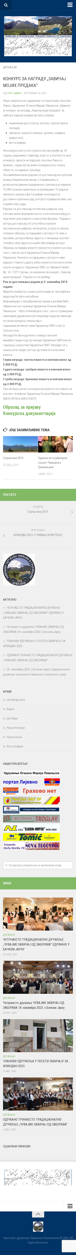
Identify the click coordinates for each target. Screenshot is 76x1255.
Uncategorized (16, 700)
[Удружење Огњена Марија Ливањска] (31, 776)
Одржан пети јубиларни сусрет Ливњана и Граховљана (52, 462)
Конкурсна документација (29, 413)
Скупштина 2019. (13, 458)
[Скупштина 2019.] (20, 444)
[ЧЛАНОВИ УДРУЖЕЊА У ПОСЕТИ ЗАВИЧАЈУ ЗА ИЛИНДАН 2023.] (38, 1035)
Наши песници (16, 728)
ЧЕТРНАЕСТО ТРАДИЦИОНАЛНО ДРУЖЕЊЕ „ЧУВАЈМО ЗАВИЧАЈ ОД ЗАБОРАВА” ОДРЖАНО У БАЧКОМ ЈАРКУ (33, 612)
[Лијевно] (31, 785)
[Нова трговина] (31, 849)
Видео (11, 709)
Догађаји (10, 67)
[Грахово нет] (31, 794)
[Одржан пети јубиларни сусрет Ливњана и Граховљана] (55, 444)
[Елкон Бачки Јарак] (31, 830)
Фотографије (15, 746)
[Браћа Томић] (31, 840)
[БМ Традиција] (31, 812)
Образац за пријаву (22, 407)
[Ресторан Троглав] (31, 821)
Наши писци (14, 737)
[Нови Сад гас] (31, 803)
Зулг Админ (14, 93)
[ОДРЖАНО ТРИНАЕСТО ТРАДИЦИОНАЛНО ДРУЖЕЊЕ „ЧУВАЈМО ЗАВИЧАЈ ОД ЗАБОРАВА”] (38, 1094)
